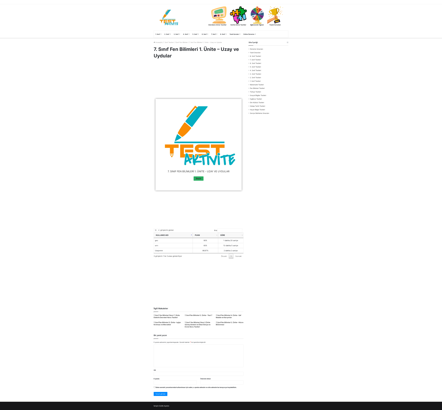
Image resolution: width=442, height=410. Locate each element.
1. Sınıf (157, 34)
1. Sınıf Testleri (255, 81)
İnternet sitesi (205, 379)
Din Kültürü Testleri (257, 102)
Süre (222, 235)
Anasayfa (158, 42)
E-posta (156, 379)
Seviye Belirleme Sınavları (259, 113)
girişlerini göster (167, 230)
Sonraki (238, 256)
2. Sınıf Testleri (255, 77)
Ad (155, 370)
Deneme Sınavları (256, 49)
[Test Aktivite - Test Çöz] (169, 17)
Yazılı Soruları (234, 34)
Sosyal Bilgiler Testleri (258, 95)
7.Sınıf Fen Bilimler (181, 42)
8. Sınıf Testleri (255, 56)
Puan (197, 235)
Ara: (215, 230)
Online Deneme (248, 34)
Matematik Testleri (257, 85)
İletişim (156, 406)
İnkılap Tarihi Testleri (257, 106)
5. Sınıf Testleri (255, 67)
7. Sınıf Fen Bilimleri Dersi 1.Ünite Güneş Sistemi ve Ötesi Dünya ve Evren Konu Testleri (197, 324)
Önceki (224, 256)
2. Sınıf (166, 34)
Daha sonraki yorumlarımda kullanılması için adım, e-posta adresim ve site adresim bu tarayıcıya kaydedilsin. (196, 387)
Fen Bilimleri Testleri (257, 88)
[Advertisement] (198, 79)
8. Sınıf (222, 34)
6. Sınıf (204, 34)
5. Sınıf (194, 34)
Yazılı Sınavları (255, 53)
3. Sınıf (176, 34)
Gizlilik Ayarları (164, 406)
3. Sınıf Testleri (255, 74)
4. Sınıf (185, 34)
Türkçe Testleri (255, 92)
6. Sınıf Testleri (255, 63)
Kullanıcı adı (162, 235)
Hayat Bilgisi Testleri (257, 110)
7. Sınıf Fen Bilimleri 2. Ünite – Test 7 (198, 315)
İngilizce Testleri (256, 99)
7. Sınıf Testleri (168, 42)
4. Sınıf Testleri (255, 70)
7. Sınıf (213, 34)
